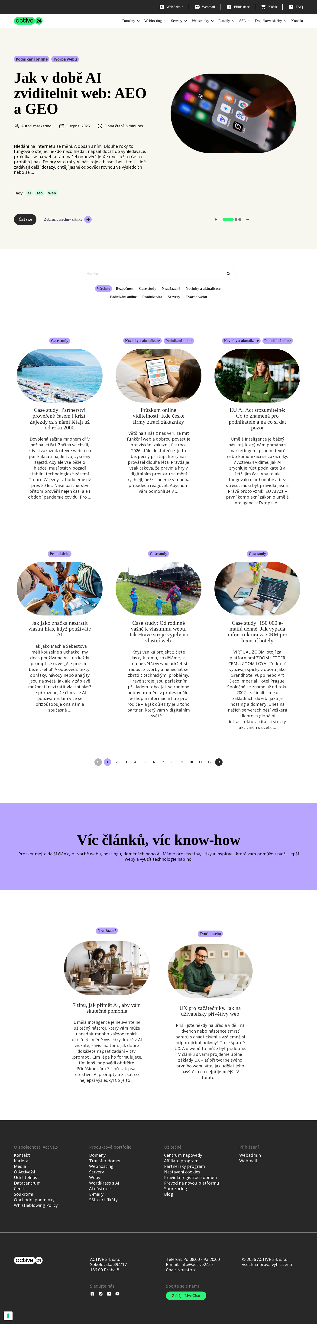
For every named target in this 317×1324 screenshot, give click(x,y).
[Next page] (219, 762)
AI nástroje (100, 1188)
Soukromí (23, 1194)
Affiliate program (181, 1160)
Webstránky (200, 21)
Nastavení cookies (182, 1172)
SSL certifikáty (103, 1199)
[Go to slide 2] (236, 219)
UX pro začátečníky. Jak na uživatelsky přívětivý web (210, 1011)
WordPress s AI (104, 1183)
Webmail (248, 1160)
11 (200, 762)
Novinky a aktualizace (203, 288)
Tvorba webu (65, 59)
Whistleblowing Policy (36, 1205)
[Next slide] (247, 219)
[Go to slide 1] (228, 219)
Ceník (19, 1188)
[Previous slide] (216, 219)
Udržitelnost (26, 1177)
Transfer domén (105, 1160)
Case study (147, 288)
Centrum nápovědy (183, 1155)
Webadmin (250, 1155)
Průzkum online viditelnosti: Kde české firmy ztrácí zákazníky (158, 416)
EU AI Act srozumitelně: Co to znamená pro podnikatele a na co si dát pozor (257, 419)
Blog (168, 1194)
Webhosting (153, 21)
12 (209, 762)
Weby (94, 1177)
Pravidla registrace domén (190, 1177)
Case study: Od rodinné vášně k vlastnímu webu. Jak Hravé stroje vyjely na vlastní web (158, 632)
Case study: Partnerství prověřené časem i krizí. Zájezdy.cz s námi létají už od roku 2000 (59, 419)
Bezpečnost (124, 288)
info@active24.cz (196, 1264)
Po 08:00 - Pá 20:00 (201, 1259)
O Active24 (24, 1172)
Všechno (103, 288)
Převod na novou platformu (191, 1183)
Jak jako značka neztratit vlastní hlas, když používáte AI (59, 629)
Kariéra (21, 1160)
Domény (128, 21)
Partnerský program (184, 1166)
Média (20, 1166)
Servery (176, 21)
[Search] (228, 273)
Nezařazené (171, 288)
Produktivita (152, 297)
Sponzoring (175, 1188)
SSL (242, 21)
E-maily (224, 21)
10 (191, 762)
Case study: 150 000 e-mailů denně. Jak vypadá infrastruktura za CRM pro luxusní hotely (257, 632)
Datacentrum (27, 1183)
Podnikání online (32, 59)
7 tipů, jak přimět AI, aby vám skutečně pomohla (107, 1008)
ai (29, 193)
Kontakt (297, 21)
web (52, 193)
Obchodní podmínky (34, 1199)
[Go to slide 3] (239, 219)
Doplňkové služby (268, 21)
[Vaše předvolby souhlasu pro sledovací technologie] (8, 1315)
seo (39, 193)
